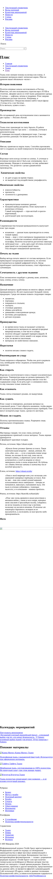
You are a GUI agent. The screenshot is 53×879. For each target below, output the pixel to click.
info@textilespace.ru (37, 876)
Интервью (9, 811)
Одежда (8, 801)
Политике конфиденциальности (14, 876)
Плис (7, 70)
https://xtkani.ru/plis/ (24, 471)
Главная (8, 63)
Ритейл (8, 799)
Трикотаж (9, 835)
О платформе (11, 819)
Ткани (8, 68)
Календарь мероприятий (16, 12)
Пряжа (8, 833)
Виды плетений (12, 10)
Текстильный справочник (16, 8)
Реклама (8, 19)
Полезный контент (13, 797)
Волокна (9, 839)
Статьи (8, 17)
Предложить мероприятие (11, 733)
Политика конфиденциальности (19, 822)
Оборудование (11, 806)
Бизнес (8, 792)
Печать (8, 804)
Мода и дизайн (11, 794)
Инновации (10, 808)
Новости (9, 15)
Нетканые (9, 837)
